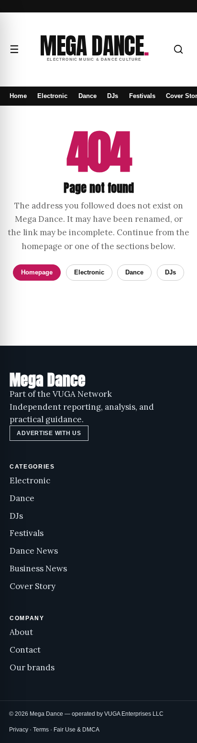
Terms (41, 729)
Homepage (37, 272)
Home (18, 95)
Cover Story (32, 586)
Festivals (142, 95)
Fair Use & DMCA (76, 729)
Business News (38, 568)
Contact (25, 650)
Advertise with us (49, 433)
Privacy (18, 729)
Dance (87, 95)
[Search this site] (178, 49)
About (21, 632)
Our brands (32, 667)
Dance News (34, 551)
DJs (112, 95)
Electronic (52, 95)
